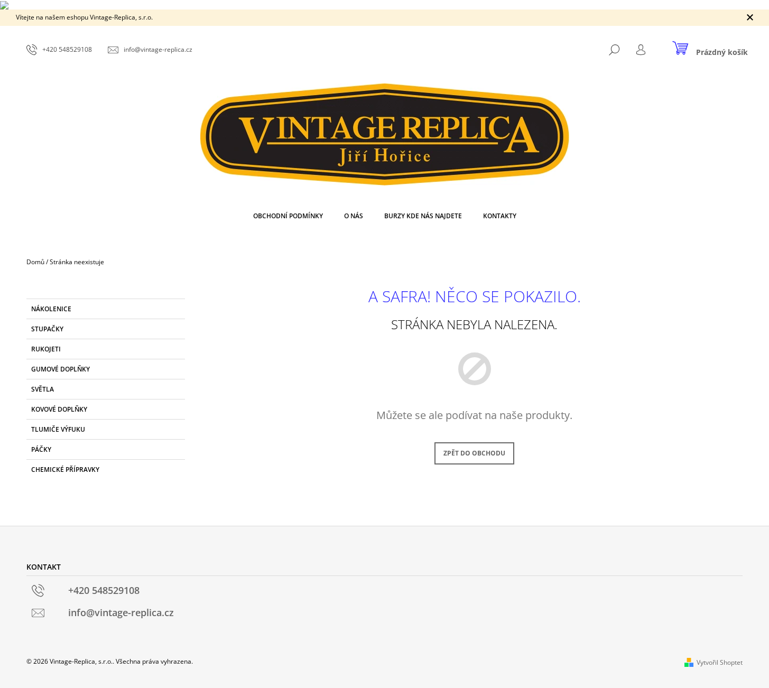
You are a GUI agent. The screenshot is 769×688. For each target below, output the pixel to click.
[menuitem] (288, 216)
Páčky (41, 449)
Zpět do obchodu (474, 453)
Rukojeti (46, 349)
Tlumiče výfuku (58, 429)
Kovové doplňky (59, 409)
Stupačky (47, 328)
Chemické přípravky (65, 469)
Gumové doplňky (60, 369)
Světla (42, 389)
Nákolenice (51, 308)
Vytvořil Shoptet (720, 662)
